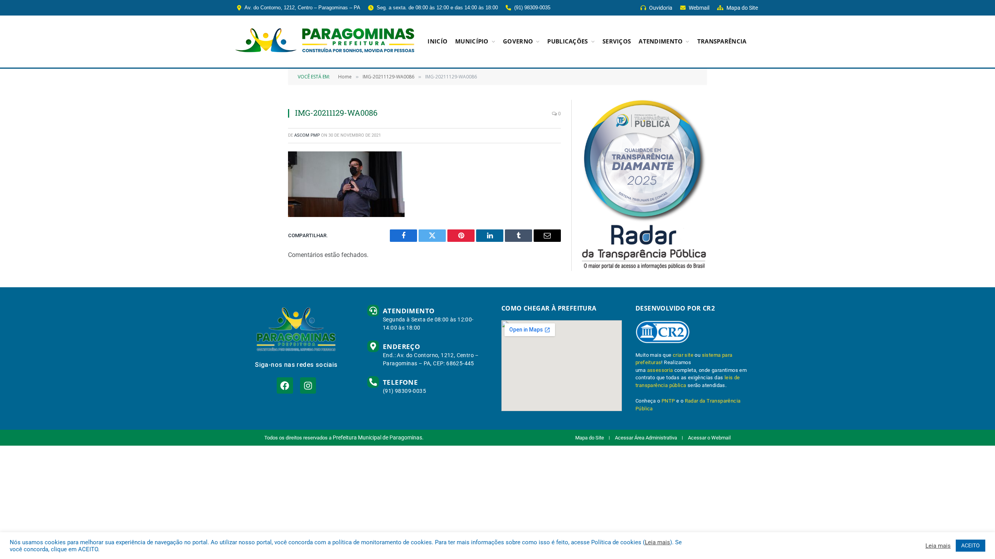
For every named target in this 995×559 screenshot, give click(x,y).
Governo (518, 41)
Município (472, 41)
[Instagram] (308, 385)
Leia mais (657, 542)
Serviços (616, 41)
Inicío (437, 41)
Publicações (567, 41)
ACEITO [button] (970, 545)
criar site (683, 355)
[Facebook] (285, 385)
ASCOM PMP (307, 135)
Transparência (722, 41)
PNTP (668, 401)
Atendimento (661, 41)
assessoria (660, 370)
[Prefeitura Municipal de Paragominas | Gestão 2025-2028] (324, 41)
